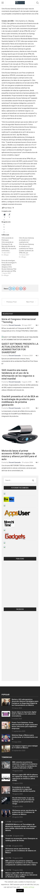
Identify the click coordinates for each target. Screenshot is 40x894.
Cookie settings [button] (28, 887)
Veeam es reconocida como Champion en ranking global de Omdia (21, 839)
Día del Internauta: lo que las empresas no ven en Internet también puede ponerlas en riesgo (23, 801)
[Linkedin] (20, 288)
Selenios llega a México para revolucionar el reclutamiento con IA (25, 737)
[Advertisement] (20, 584)
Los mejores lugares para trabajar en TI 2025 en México (25, 747)
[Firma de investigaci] (10, 267)
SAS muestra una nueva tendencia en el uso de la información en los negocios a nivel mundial (18, 374)
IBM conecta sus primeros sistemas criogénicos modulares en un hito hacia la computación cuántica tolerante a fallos (24, 765)
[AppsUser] (17, 513)
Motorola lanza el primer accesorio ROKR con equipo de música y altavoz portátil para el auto (19, 455)
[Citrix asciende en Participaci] (10, 246)
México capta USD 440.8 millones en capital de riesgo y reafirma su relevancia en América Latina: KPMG (25, 777)
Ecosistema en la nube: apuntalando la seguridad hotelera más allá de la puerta (23, 789)
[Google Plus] (17, 288)
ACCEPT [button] (20, 890)
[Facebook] (10, 288)
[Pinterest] (24, 288)
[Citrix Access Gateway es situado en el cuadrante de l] (27, 247)
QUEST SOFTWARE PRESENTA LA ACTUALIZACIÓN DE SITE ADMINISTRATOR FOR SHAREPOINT (20, 348)
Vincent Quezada (15, 325)
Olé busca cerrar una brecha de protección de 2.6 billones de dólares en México (24, 812)
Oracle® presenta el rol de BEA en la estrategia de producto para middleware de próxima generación (20, 400)
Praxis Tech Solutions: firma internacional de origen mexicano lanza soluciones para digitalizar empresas (25, 725)
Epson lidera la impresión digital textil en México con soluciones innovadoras (24, 714)
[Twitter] (13, 288)
